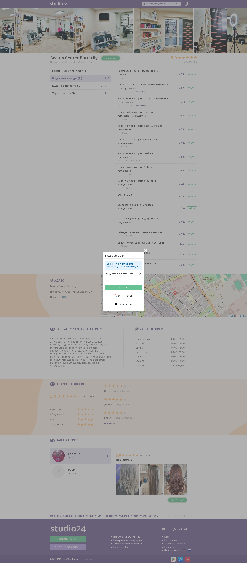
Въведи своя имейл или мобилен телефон (123, 273)
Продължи (123, 288)
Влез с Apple (126, 304)
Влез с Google (126, 296)
